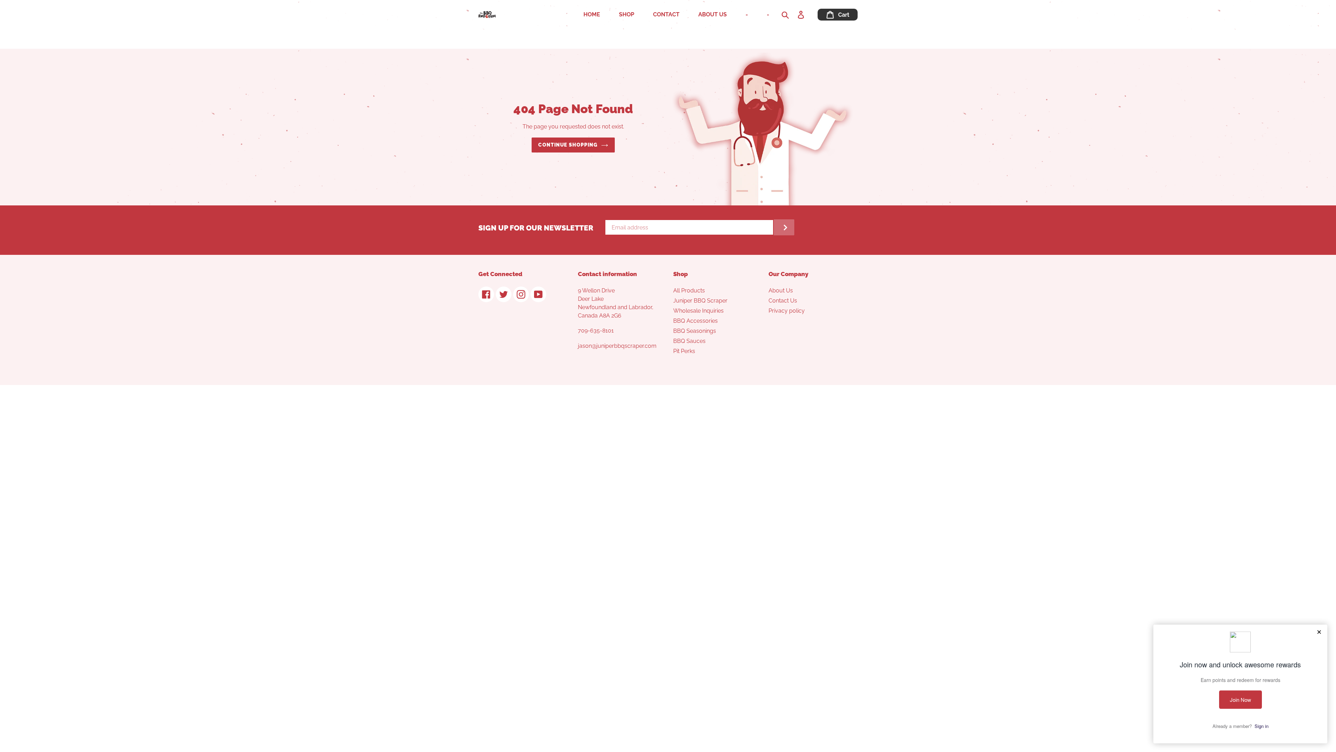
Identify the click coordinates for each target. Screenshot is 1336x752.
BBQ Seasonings (694, 331)
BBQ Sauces (689, 341)
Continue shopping (567, 145)
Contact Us (783, 300)
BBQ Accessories (695, 321)
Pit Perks (684, 351)
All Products (689, 290)
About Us (781, 290)
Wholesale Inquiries (698, 310)
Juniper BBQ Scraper (700, 300)
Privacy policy (787, 310)
